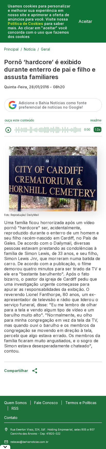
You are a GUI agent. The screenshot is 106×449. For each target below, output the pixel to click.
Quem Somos (15, 402)
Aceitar (85, 21)
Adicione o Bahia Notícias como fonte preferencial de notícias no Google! (53, 105)
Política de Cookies (25, 23)
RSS (15, 408)
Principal (11, 49)
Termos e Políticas (80, 402)
